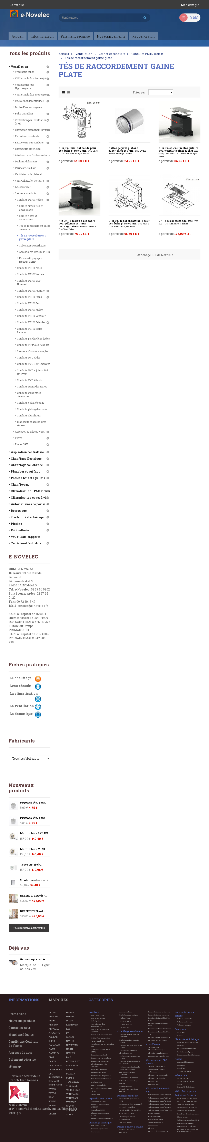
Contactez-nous (20, 1028)
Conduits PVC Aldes (28, 357)
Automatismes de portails (29, 504)
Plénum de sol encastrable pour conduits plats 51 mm (129, 224)
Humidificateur (154, 1116)
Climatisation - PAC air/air (30, 491)
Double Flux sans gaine (28, 107)
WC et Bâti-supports (25, 537)
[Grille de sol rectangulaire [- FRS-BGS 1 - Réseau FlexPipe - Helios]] (179, 194)
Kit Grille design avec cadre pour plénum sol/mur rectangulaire (77, 225)
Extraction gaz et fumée (187, 1107)
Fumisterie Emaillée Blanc (159, 1029)
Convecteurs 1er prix (185, 1123)
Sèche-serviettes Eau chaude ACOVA (128, 1052)
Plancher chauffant (25, 471)
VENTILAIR (72, 1098)
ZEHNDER (71, 1110)
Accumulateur (125, 1012)
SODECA (70, 1073)
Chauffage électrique (26, 459)
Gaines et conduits (26, 193)
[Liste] (69, 91)
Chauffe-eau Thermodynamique (156, 1049)
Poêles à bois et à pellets (28, 478)
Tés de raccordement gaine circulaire (34, 227)
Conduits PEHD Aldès (29, 268)
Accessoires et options (128, 1078)
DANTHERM (55, 1065)
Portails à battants (184, 1019)
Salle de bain (124, 1018)
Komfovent (72, 1024)
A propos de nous (20, 1052)
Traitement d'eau (184, 1071)
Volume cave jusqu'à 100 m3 (159, 1110)
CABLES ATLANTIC (127, 1113)
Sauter (69, 1069)
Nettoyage (181, 1065)
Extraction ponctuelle (27, 136)
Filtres (18, 437)
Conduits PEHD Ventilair (31, 315)
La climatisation (24, 693)
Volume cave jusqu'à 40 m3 (159, 1101)
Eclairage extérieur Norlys (187, 1042)
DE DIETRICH (55, 1069)
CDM (51, 1057)
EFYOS (52, 1093)
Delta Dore (181, 1032)
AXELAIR (53, 1036)
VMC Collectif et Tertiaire (29, 180)
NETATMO (72, 1045)
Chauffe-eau (20, 484)
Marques (58, 999)
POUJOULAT (73, 1061)
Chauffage (181, 1068)
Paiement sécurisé (22, 1059)
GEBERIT (53, 1105)
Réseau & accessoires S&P (101, 1119)
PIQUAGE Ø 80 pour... (33, 802)
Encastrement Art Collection (188, 1055)
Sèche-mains (125, 1021)
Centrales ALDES (98, 1110)
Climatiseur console (156, 1078)
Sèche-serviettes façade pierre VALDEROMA (129, 1068)
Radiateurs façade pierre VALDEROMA (129, 1062)
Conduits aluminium (29, 415)
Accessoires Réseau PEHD (34, 251)
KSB (68, 1028)
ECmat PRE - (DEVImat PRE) (130, 1104)
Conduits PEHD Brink (29, 297)
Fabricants (22, 740)
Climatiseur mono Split (158, 1075)
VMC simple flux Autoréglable (32, 78)
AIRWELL (54, 1016)
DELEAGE (54, 1080)
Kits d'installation (155, 1120)
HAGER (70, 1012)
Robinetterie (20, 530)
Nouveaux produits (21, 788)
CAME (52, 1049)
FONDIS (52, 1101)
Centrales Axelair (98, 1102)
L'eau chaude (20, 686)
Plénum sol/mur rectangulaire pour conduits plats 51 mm (178, 152)
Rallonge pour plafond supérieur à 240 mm (128, 151)
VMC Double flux (24, 71)
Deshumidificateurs (26, 161)
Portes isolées (154, 1113)
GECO (52, 1109)
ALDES (52, 1020)
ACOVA (52, 1012)
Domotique (19, 511)
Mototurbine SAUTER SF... (34, 834)
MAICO (70, 1036)
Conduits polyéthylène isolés (33, 338)
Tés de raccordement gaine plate (32, 237)
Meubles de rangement (158, 1131)
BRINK (52, 1040)
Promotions (17, 1014)
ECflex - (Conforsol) (127, 1116)
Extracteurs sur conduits (29, 142)
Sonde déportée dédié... (35, 880)
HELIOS (70, 1016)
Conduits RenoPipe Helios (32, 386)
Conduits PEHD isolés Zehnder (29, 330)
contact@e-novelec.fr (33, 606)
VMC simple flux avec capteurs (32, 94)
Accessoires (153, 1081)
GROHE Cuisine (183, 1079)
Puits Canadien (24, 113)
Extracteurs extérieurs (28, 148)
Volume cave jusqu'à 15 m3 (159, 1095)
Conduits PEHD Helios (30, 199)
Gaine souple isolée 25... (32, 960)
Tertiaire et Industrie (26, 543)
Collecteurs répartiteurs (32, 245)
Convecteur (95, 1132)
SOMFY (70, 1077)
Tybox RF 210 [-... (31, 864)
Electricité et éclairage (27, 517)
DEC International (55, 1075)
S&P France (72, 1065)
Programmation (125, 1024)
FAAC (51, 1097)
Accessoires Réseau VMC (30, 431)
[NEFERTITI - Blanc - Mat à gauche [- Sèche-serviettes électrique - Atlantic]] (13, 898)
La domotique (21, 713)
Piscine (16, 524)
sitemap (15, 1066)
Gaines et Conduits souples (32, 351)
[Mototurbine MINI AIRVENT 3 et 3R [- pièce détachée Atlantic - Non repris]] (13, 836)
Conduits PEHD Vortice (30, 274)
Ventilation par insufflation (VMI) (31, 121)
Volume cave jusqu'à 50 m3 (159, 1104)
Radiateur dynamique (128, 1015)
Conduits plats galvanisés (32, 409)
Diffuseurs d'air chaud (157, 1040)
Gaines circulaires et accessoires (31, 207)
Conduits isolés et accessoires (155, 1124)
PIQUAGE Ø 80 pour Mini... (32, 819)
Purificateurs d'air (25, 168)
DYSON (52, 1089)
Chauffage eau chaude (27, 465)
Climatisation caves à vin (29, 497)
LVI (67, 1032)
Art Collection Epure (185, 1052)
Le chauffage (20, 678)
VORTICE (71, 1102)
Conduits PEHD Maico (30, 309)
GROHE (52, 1113)
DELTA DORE (55, 1085)
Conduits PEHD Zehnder (31, 322)
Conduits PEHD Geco (29, 303)
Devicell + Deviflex (127, 1107)
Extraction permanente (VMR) (32, 129)
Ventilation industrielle (187, 1098)
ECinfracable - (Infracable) (129, 1110)
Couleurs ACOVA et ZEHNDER (127, 1073)
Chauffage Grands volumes (188, 1114)
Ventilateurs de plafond (28, 174)
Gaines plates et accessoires (28, 217)
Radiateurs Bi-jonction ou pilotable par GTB (187, 1130)
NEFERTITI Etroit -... (33, 895)
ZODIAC (70, 1114)
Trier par (139, 92)
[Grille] (64, 91)
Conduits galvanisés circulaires (29, 394)
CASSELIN (54, 1053)
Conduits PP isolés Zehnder (33, 344)
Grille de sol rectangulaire (179, 222)
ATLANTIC (54, 1032)
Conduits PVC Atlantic (30, 380)
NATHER (70, 1040)
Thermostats (124, 1120)
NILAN (69, 1049)
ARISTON (53, 1024)
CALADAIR (54, 1045)
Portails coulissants (185, 1022)
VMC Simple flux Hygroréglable (24, 86)
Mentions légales (21, 1035)
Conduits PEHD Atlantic (30, 290)
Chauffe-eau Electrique (158, 1053)
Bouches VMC (23, 187)
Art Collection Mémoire (186, 1049)
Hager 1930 (181, 1045)
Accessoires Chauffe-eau (158, 1056)
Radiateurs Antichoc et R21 (188, 1120)
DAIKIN (52, 1061)
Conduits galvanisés (185, 1104)
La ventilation (22, 706)
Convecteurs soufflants (186, 1126)
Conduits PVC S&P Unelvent (33, 363)
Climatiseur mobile (156, 1066)
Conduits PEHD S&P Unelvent (28, 282)
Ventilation (19, 67)
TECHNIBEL (72, 1081)
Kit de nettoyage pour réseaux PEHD (31, 259)
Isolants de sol (125, 1123)
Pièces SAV (21, 444)
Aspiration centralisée (27, 452)
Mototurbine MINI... (33, 849)
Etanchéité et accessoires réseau (31, 423)
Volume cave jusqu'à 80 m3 (159, 1107)
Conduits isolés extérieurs (159, 1015)
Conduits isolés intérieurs (159, 1012)
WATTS (70, 1106)
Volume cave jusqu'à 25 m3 (159, 1098)
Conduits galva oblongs (30, 402)
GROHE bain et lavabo (185, 1082)
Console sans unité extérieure (156, 1071)
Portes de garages (184, 1025)
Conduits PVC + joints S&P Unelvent (32, 372)
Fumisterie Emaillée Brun (159, 1037)
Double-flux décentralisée (29, 100)
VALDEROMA (73, 1089)
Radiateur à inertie (99, 1126)
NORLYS (70, 1053)
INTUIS (69, 1020)
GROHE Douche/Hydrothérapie (186, 1086)
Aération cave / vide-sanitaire (32, 155)
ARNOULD (54, 1028)
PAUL (69, 1057)
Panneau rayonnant (99, 1129)
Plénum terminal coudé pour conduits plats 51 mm (79, 151)
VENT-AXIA (72, 1093)
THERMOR (72, 1085)
